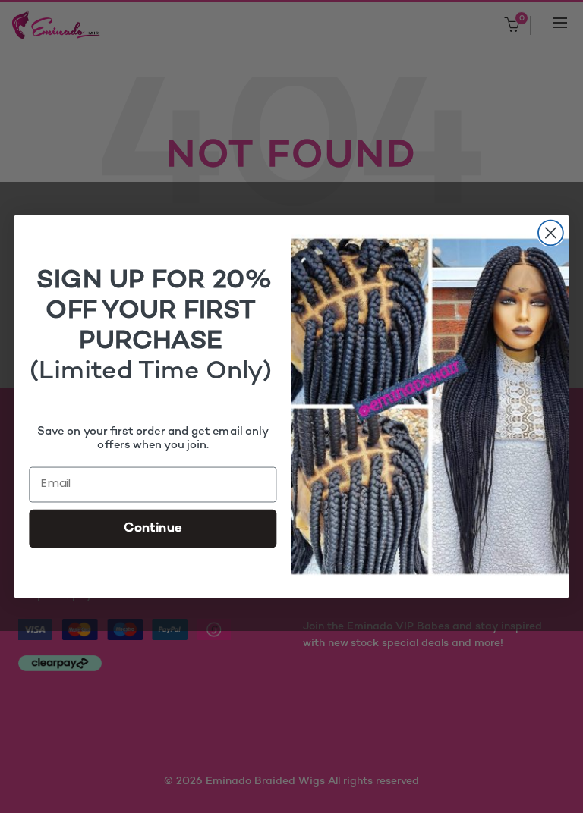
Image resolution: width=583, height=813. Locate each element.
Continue (152, 528)
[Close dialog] (550, 233)
